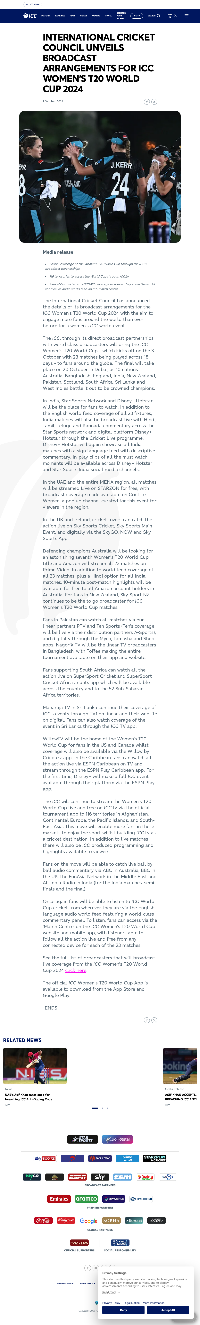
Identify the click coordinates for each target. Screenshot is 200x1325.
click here (75, 970)
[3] (107, 1108)
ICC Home (34, 4)
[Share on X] (154, 102)
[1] (95, 1108)
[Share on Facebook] (147, 102)
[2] (102, 1108)
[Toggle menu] (186, 16)
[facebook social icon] (87, 1268)
